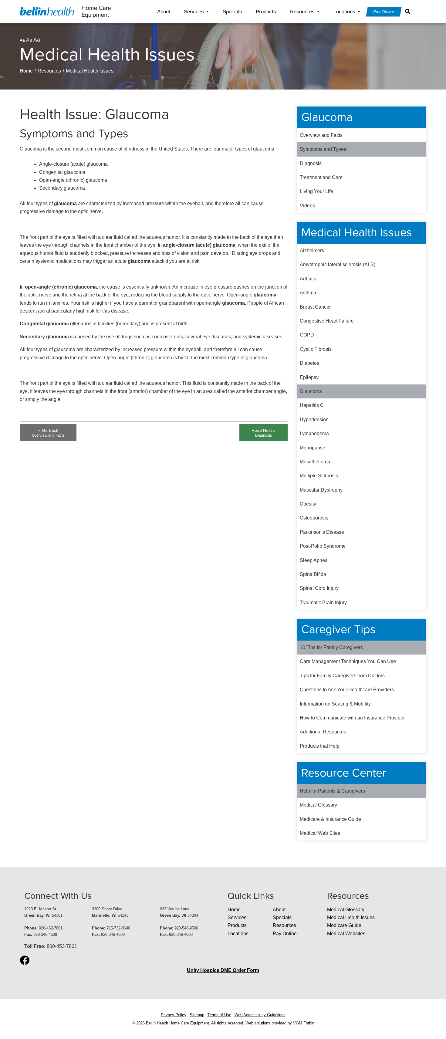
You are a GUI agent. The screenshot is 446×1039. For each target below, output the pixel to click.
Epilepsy (309, 377)
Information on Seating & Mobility (335, 703)
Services (194, 12)
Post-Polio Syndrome (323, 546)
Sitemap (197, 1015)
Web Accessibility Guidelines (260, 1015)
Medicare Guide (344, 925)
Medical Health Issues (351, 917)
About (163, 12)
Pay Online (384, 11)
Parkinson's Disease (322, 532)
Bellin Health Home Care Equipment (177, 1023)
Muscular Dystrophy (321, 489)
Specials (232, 12)
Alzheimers (312, 250)
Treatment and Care (321, 177)
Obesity (308, 503)
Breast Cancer (315, 307)
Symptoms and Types (323, 149)
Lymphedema (314, 433)
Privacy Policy (173, 1015)
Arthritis (308, 278)
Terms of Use (219, 1015)
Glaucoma (311, 391)
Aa (22, 40)
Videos (307, 205)
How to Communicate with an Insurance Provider (352, 717)
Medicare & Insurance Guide (330, 819)
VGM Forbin (303, 1023)
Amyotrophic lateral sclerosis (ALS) (337, 264)
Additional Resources (323, 731)
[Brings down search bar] (409, 12)
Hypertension (314, 419)
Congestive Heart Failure (327, 320)
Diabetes (309, 363)
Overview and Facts (321, 135)
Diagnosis (311, 163)
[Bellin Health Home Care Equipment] (65, 11)
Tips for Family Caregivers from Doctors (342, 675)
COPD (307, 334)
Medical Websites (346, 933)
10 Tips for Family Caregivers (331, 647)
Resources (302, 12)
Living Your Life (316, 191)
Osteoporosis (314, 517)
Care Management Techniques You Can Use (348, 661)
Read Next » (263, 433)
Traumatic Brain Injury (323, 602)
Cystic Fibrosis (316, 349)
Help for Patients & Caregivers (332, 791)
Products (266, 12)
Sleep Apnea (314, 560)
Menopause (312, 447)
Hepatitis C (312, 405)
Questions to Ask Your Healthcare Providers (347, 689)
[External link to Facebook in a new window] (24, 960)
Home (26, 70)
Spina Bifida (313, 574)
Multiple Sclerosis (319, 475)
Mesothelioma (315, 461)
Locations (344, 12)
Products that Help (320, 746)
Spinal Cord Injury (319, 588)
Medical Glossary (318, 804)
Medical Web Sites (320, 833)
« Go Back (48, 433)
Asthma (308, 292)
